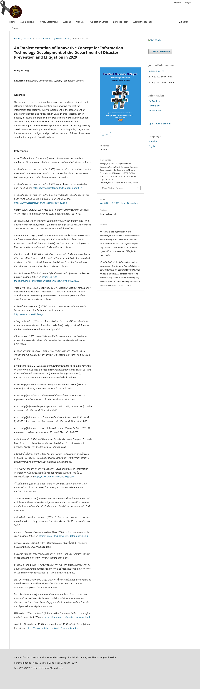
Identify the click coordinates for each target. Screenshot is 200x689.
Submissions (27, 21)
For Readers (154, 101)
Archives (80, 21)
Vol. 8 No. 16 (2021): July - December (52, 38)
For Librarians (154, 110)
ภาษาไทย (153, 141)
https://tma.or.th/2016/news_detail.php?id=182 (63, 535)
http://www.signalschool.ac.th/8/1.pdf (54, 476)
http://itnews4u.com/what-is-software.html (67, 617)
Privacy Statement (48, 21)
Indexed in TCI (156, 70)
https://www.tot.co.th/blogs (28, 314)
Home (12, 21)
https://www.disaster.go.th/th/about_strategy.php (40, 202)
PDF (106, 134)
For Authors (154, 105)
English (152, 146)
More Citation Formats (112, 188)
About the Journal (142, 21)
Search (184, 21)
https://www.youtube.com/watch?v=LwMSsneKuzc (53, 628)
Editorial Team (120, 21)
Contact (16, 28)
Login (188, 2)
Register (178, 2)
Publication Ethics (99, 21)
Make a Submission (160, 51)
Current (66, 21)
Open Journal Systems (160, 123)
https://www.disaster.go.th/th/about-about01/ (57, 187)
